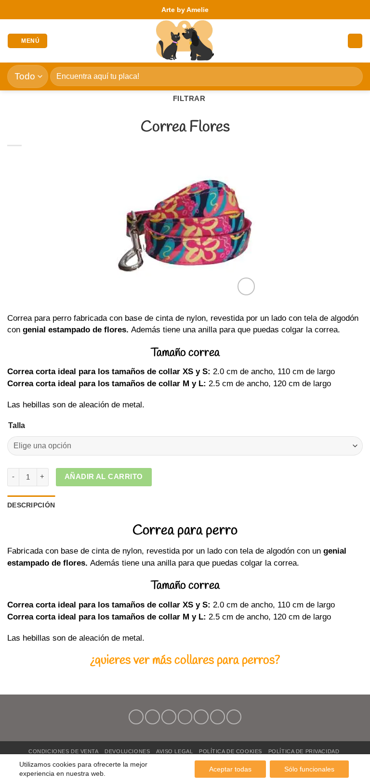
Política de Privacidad (304, 751)
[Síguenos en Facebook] (136, 716)
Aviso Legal (174, 751)
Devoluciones (127, 751)
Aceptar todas (230, 769)
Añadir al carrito (104, 477)
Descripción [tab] (31, 505)
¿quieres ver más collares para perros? (185, 660)
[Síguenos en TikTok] (168, 716)
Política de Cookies (230, 751)
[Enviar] (351, 76)
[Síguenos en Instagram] (152, 716)
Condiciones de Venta (63, 751)
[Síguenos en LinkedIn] (217, 716)
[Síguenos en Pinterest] (201, 716)
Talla (16, 425)
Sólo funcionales (309, 769)
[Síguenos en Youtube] (233, 716)
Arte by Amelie (185, 9)
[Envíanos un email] (185, 716)
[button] (27, 41)
